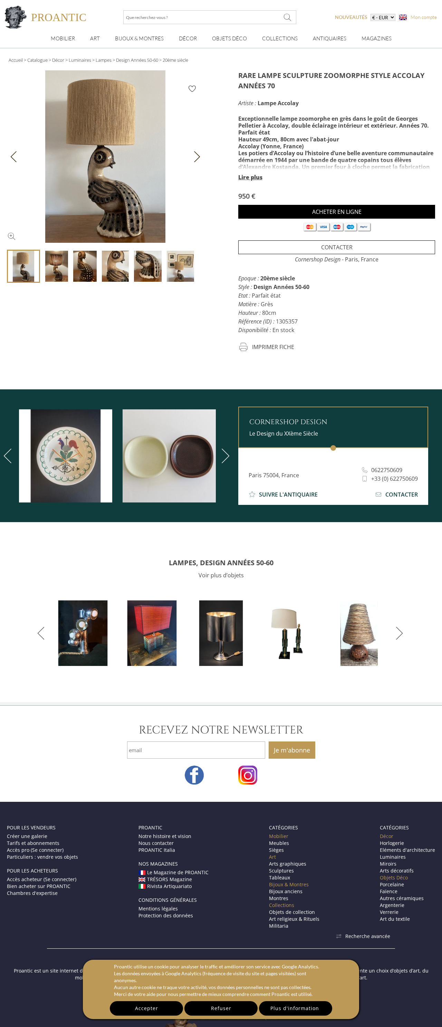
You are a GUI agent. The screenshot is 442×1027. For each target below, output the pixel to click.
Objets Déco (229, 38)
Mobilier (63, 38)
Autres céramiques (402, 898)
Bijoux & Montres (289, 884)
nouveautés (351, 17)
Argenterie (392, 905)
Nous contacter (156, 843)
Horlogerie (392, 843)
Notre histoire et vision (164, 836)
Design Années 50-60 (137, 60)
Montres (278, 898)
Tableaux (279, 877)
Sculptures (281, 870)
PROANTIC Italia (156, 850)
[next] (224, 456)
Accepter (146, 1008)
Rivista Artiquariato (169, 886)
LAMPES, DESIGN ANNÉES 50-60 (221, 562)
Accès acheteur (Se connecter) (41, 879)
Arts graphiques (287, 863)
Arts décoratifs (397, 870)
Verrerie (389, 912)
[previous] (42, 633)
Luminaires (80, 60)
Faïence (388, 891)
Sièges (276, 850)
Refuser (221, 1008)
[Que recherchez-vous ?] (287, 17)
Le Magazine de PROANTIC (178, 872)
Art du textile (395, 919)
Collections (280, 38)
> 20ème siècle (173, 60)
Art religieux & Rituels (294, 919)
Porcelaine (392, 884)
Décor (188, 38)
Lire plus (250, 177)
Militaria (278, 926)
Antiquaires (329, 38)
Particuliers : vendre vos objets (42, 857)
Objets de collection (292, 912)
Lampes (104, 60)
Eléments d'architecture (407, 850)
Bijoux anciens (285, 891)
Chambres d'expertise (32, 893)
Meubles (279, 843)
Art (95, 38)
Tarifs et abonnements (33, 843)
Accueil (16, 60)
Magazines (377, 38)
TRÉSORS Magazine (169, 879)
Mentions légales (158, 908)
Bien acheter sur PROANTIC (38, 886)
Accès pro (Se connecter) (35, 850)
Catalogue (37, 60)
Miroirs (388, 863)
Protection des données (165, 915)
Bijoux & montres (139, 38)
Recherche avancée (367, 936)
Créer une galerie (27, 836)
